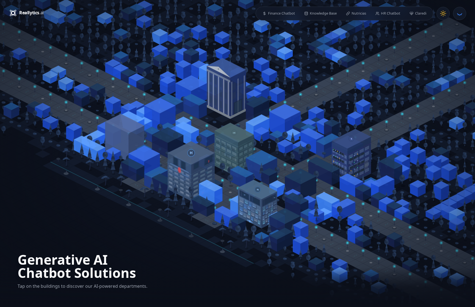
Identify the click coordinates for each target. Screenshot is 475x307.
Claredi (420, 13)
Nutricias (359, 13)
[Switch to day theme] (443, 13)
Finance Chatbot (281, 13)
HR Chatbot (390, 13)
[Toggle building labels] (459, 13)
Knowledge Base (323, 13)
